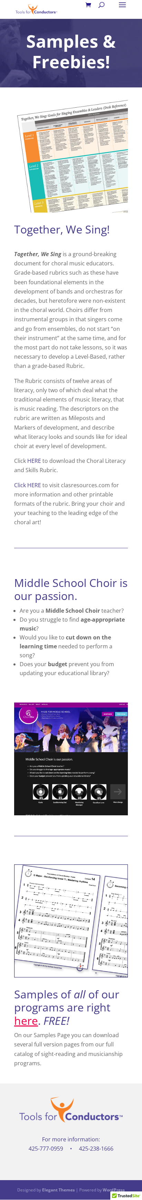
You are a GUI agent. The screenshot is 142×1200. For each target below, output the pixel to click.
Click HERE (27, 485)
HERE (34, 461)
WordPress (114, 1190)
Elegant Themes (58, 1190)
